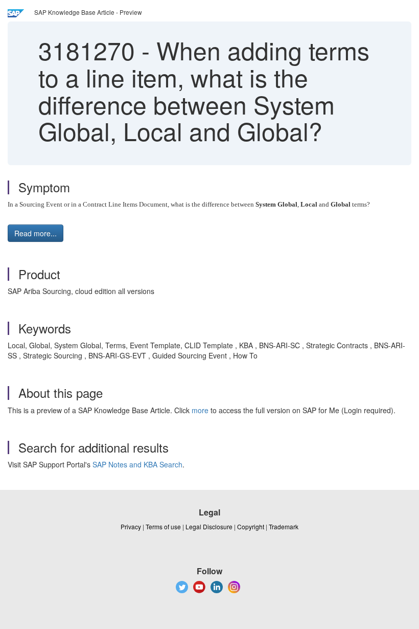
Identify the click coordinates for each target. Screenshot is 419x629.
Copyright (250, 526)
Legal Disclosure (208, 526)
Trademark (283, 526)
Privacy (131, 526)
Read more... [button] (35, 233)
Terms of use (163, 526)
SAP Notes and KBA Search (137, 464)
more (200, 410)
